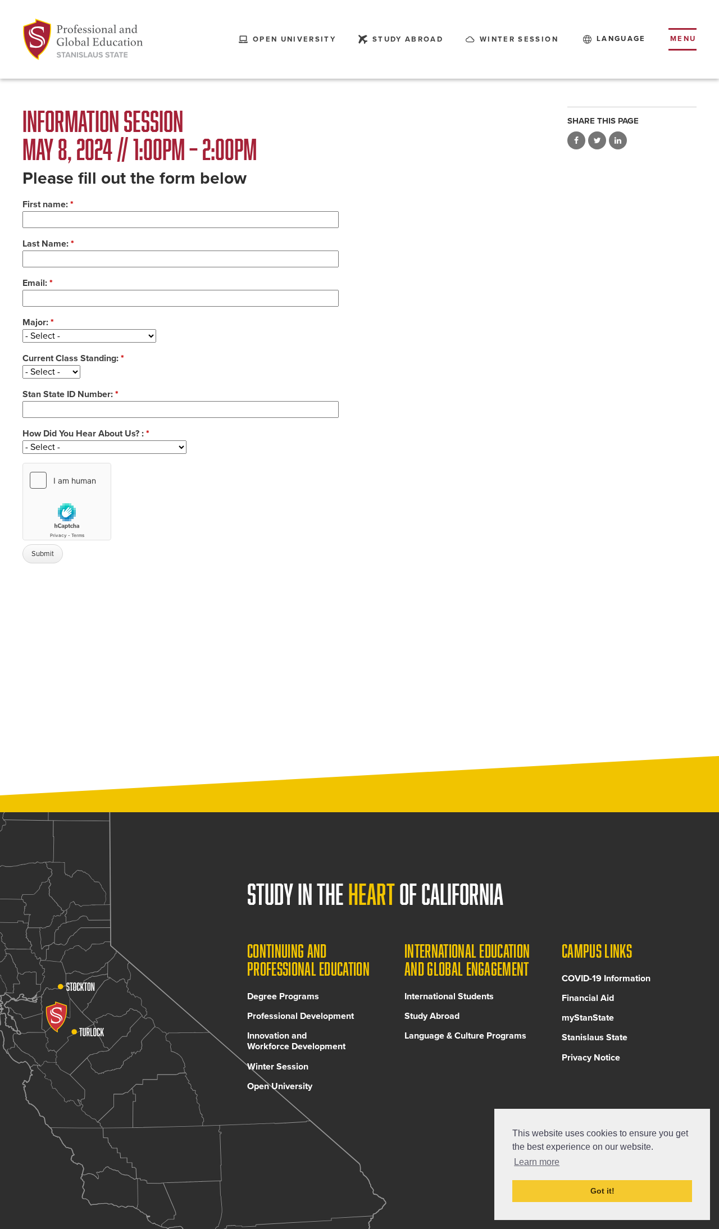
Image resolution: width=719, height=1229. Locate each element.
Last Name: (48, 243)
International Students (449, 996)
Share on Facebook (576, 140)
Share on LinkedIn (618, 140)
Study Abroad (431, 1016)
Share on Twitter (597, 140)
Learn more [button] (536, 1162)
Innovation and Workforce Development (296, 1041)
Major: (38, 322)
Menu (683, 38)
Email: (37, 283)
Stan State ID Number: (70, 394)
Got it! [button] (602, 1190)
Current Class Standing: (73, 358)
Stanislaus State (594, 1037)
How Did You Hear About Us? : (85, 433)
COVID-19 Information (606, 978)
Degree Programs (283, 996)
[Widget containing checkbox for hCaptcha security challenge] (66, 501)
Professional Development (300, 1016)
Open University (279, 1086)
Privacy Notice (591, 1057)
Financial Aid (588, 998)
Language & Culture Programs (465, 1035)
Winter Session (277, 1066)
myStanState (588, 1017)
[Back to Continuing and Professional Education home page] (83, 39)
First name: (48, 204)
